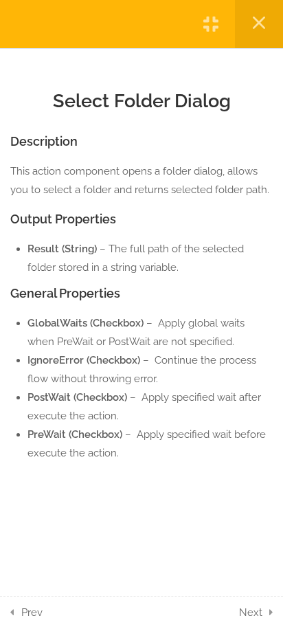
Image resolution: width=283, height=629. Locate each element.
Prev (32, 612)
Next (250, 612)
